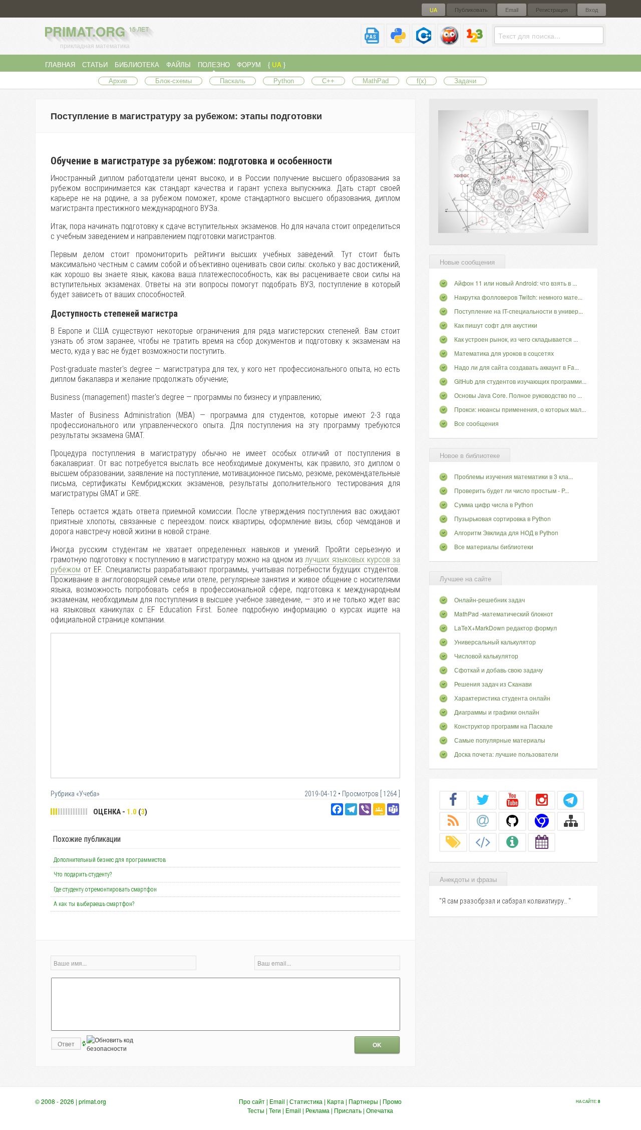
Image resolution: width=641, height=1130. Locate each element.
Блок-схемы (173, 81)
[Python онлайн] (398, 43)
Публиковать (471, 10)
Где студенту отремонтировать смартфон (105, 889)
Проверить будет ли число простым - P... (511, 490)
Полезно (214, 64)
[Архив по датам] (542, 842)
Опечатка (379, 1110)
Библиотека (137, 64)
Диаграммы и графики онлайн (496, 712)
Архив (118, 81)
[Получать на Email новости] (483, 821)
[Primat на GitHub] (512, 821)
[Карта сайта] (571, 821)
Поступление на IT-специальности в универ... (518, 311)
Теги (275, 1110)
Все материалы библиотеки (493, 546)
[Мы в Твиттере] (483, 800)
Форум (249, 64)
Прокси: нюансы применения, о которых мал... (520, 409)
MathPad (376, 81)
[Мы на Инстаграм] (542, 800)
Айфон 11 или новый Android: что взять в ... (515, 283)
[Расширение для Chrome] (542, 821)
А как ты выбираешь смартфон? (94, 904)
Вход (591, 10)
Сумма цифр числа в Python (493, 504)
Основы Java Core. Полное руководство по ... (518, 395)
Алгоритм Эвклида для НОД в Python (506, 532)
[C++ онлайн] (424, 43)
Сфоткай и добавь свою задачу (498, 669)
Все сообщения (476, 423)
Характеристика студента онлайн (502, 698)
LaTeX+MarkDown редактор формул (505, 627)
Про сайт (252, 1101)
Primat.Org (96, 31)
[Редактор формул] (475, 43)
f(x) (421, 81)
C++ (328, 81)
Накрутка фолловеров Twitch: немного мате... (518, 297)
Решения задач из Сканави (493, 684)
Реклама (317, 1110)
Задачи (465, 81)
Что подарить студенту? (83, 874)
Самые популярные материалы (499, 740)
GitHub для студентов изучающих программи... (520, 381)
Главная (60, 64)
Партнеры (363, 1101)
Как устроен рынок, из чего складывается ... (516, 339)
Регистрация (552, 10)
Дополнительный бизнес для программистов (110, 859)
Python (283, 81)
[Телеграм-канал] (570, 800)
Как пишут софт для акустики (495, 325)
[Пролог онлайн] (449, 43)
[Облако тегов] (453, 842)
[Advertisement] (225, 705)
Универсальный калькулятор (495, 641)
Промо (392, 1101)
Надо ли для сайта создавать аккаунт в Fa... (516, 367)
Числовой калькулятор (486, 655)
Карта (335, 1101)
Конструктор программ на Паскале (503, 726)
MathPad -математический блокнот (503, 613)
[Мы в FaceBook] (453, 800)
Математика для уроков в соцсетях (504, 353)
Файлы (178, 64)
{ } (276, 64)
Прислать (348, 1110)
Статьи (95, 64)
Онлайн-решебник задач (489, 599)
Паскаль (232, 81)
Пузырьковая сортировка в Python (502, 518)
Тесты (255, 1110)
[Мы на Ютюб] (512, 800)
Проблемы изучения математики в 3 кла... (513, 476)
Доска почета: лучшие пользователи (506, 754)
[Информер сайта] (512, 842)
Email (511, 10)
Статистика (306, 1101)
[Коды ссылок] (483, 842)
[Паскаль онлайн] (373, 43)
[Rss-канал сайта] (453, 821)
